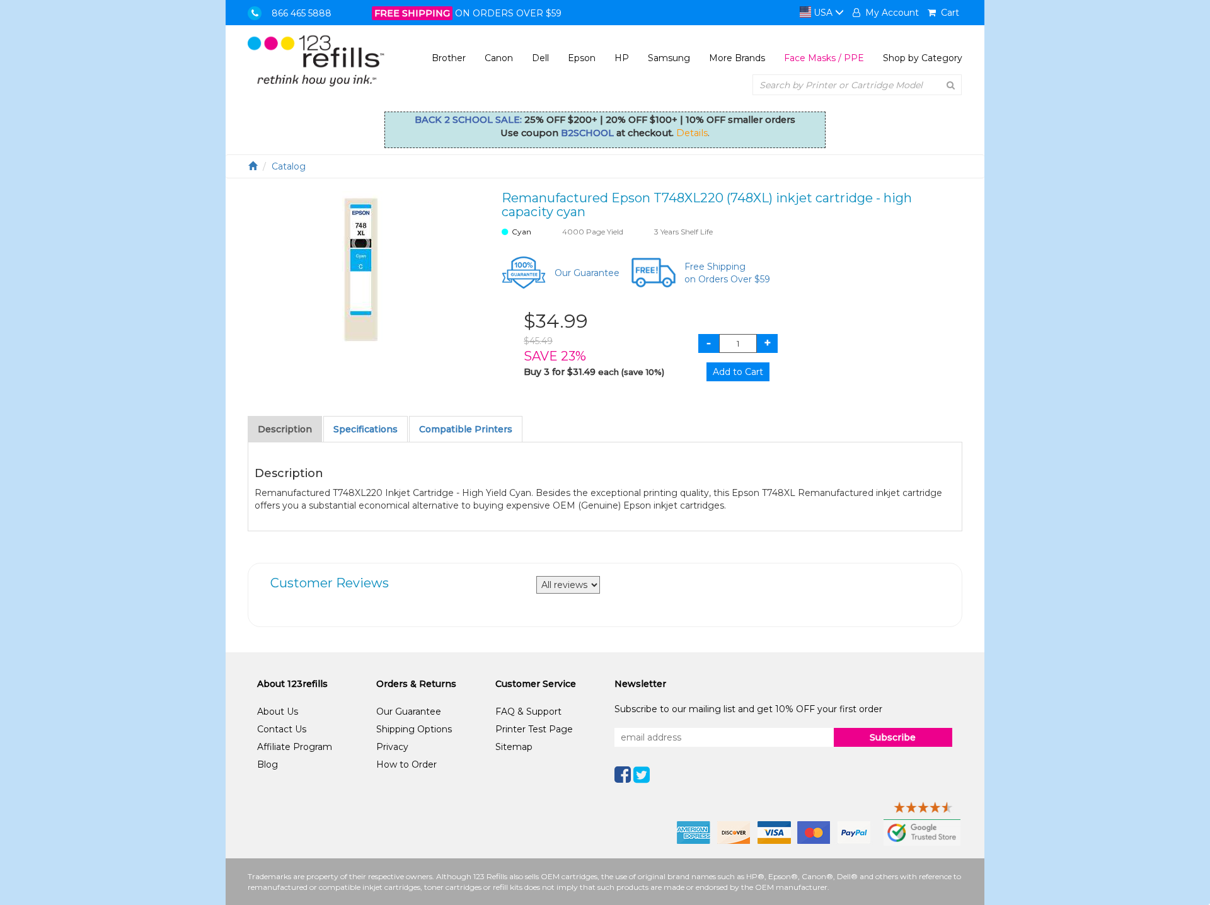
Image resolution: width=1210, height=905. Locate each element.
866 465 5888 (301, 13)
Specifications (365, 429)
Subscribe (893, 737)
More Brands (737, 58)
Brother (449, 58)
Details (692, 133)
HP (621, 58)
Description (285, 429)
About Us (277, 711)
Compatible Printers (465, 429)
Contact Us (281, 729)
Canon (499, 58)
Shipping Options (414, 729)
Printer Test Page (534, 729)
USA (823, 12)
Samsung (669, 58)
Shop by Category (922, 58)
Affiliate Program (294, 746)
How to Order (406, 764)
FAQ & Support (528, 711)
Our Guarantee (587, 273)
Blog (267, 764)
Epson (582, 58)
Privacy (392, 746)
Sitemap (514, 746)
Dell (540, 58)
